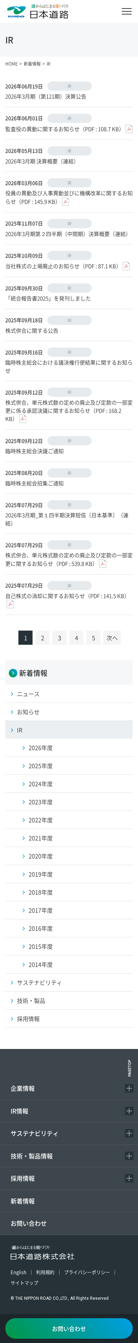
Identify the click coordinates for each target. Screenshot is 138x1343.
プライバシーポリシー (87, 1272)
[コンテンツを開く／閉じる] (129, 1088)
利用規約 (45, 1272)
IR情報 (19, 1110)
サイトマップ (24, 1282)
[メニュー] (126, 11)
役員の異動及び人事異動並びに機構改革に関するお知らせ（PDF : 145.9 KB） (69, 197)
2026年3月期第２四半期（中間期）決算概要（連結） (68, 233)
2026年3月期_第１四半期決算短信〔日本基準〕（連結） (66, 519)
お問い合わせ (29, 1223)
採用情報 (23, 1178)
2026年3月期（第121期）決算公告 (45, 96)
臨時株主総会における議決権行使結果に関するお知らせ (69, 366)
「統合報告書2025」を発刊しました (48, 298)
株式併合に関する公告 (31, 330)
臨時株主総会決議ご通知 (34, 451)
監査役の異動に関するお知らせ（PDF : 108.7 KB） (64, 128)
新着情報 (23, 1200)
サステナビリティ (35, 1133)
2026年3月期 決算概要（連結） (42, 161)
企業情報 (23, 1088)
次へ (112, 637)
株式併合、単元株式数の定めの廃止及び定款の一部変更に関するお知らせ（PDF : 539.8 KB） (69, 559)
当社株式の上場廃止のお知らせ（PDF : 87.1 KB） (63, 266)
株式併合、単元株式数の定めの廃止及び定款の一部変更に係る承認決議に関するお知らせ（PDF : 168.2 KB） (69, 410)
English (19, 1272)
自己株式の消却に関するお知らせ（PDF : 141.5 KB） (67, 595)
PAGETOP (130, 1068)
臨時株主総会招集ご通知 (34, 483)
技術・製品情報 (32, 1155)
